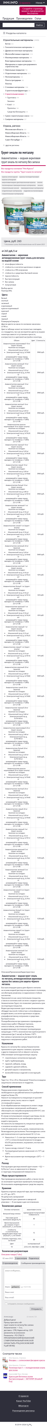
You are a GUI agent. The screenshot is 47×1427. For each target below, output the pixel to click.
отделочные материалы (12, 191)
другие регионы (12, 145)
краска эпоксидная (9, 177)
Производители (24, 18)
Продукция (9, 18)
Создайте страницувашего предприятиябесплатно (33, 11)
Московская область (15, 129)
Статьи (38, 18)
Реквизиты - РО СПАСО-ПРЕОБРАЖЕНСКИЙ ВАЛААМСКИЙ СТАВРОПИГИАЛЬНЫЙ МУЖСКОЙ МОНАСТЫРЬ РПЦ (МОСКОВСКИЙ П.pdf (19, 1340)
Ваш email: (9, 1297)
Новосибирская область (17, 133)
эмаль (39, 182)
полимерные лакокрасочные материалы (19, 185)
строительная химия (10, 188)
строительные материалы (12, 193)
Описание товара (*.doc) (11, 1254)
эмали (40, 185)
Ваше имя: (9, 1292)
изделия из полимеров (33, 191)
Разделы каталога (16, 33)
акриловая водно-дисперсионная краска (18, 182)
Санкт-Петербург (13, 140)
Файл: (7, 1287)
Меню (39, 2)
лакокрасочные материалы (32, 188)
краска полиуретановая (29, 177)
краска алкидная (9, 179)
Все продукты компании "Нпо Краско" (17, 168)
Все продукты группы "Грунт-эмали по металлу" (21, 172)
